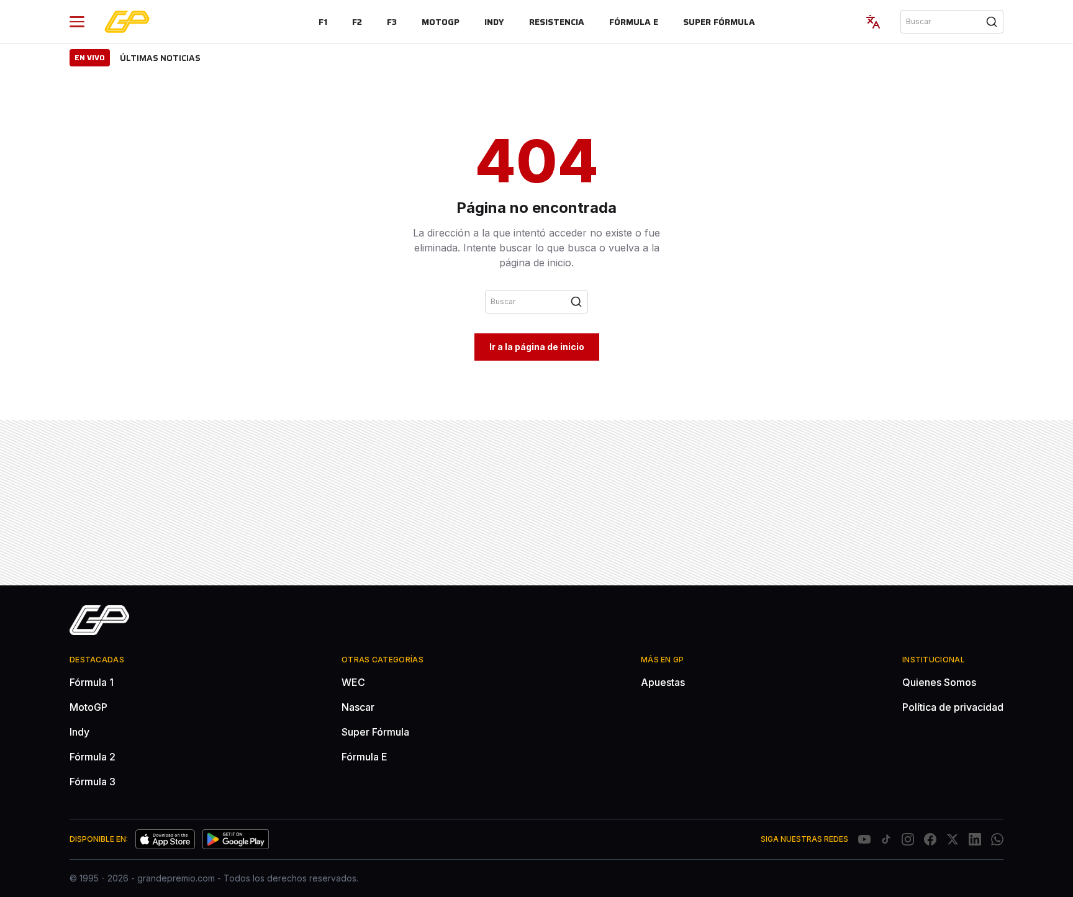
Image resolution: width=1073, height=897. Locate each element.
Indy (494, 22)
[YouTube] (864, 839)
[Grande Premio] (127, 22)
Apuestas (663, 682)
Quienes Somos (939, 682)
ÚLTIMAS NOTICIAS (160, 58)
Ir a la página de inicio (536, 346)
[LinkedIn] (975, 839)
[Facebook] (930, 839)
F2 (357, 22)
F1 (323, 22)
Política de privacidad (952, 707)
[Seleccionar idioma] (873, 21)
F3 (392, 22)
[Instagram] (908, 839)
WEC (353, 682)
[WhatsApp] (997, 839)
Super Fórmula (719, 22)
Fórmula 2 (92, 757)
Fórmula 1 (92, 682)
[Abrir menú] (77, 22)
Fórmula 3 (92, 781)
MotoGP (441, 22)
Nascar (358, 707)
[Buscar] (991, 22)
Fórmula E (633, 22)
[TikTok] (886, 839)
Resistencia (556, 22)
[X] (952, 839)
